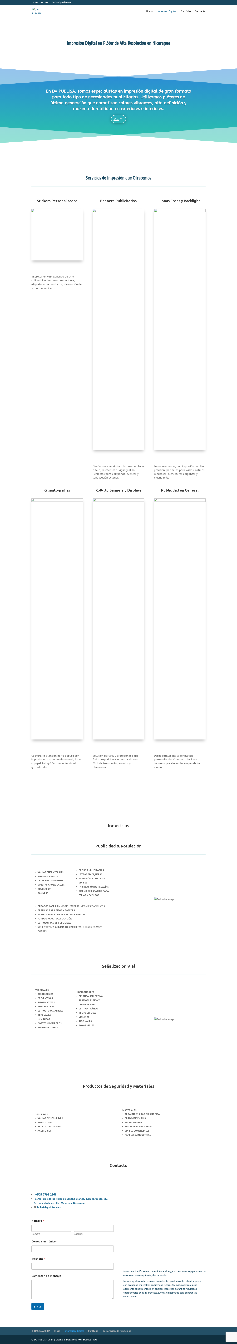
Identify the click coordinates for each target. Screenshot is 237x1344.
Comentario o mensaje (46, 1275)
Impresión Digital (166, 11)
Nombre (35, 1233)
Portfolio (186, 11)
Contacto (200, 11)
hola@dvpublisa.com (49, 1207)
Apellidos (79, 1233)
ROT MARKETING (87, 1339)
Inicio (57, 1330)
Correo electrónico (44, 1241)
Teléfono (38, 1258)
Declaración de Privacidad (117, 1330)
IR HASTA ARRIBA (40, 1330)
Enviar (38, 1306)
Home (149, 11)
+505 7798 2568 (45, 1194)
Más (116, 119)
